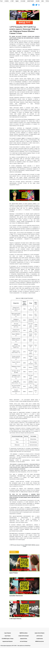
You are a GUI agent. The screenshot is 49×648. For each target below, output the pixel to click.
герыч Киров (7, 635)
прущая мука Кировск (8, 641)
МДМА (17, 1)
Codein (7, 1)
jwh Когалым (39, 635)
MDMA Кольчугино (39, 641)
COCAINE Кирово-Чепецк (7, 638)
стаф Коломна (39, 638)
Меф (42, 1)
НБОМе (37, 1)
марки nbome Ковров (39, 632)
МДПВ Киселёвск (23, 632)
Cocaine (23, 1)
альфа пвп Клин (23, 638)
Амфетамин (30, 1)
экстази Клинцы (23, 641)
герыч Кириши (7, 632)
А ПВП (12, 1)
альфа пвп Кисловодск (24, 635)
